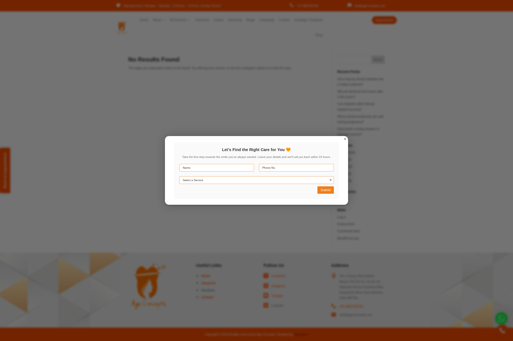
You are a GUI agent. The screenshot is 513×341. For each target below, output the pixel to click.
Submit (326, 190)
